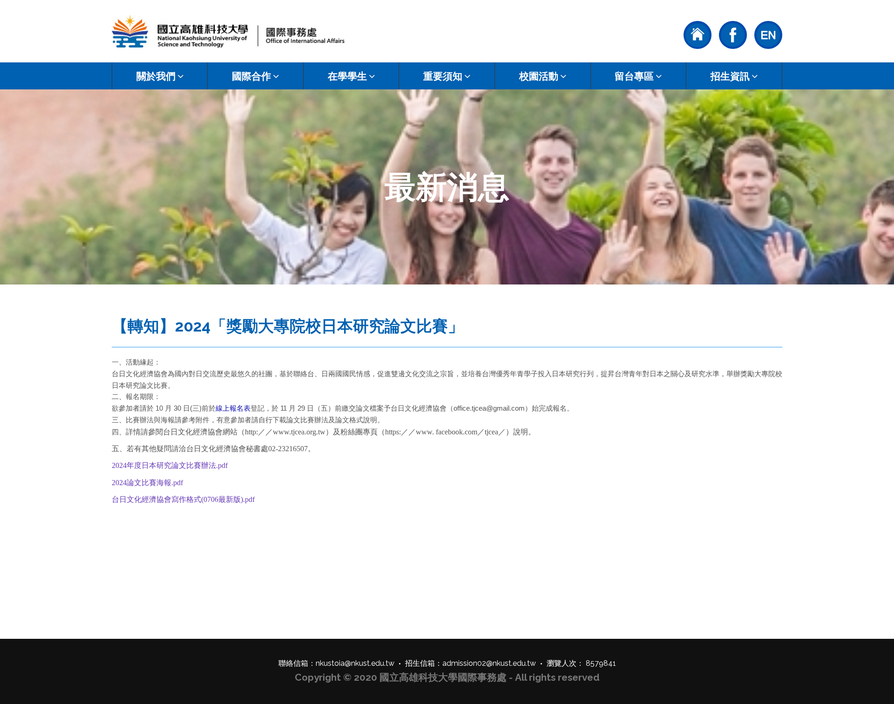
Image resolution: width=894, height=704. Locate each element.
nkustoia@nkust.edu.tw (355, 663)
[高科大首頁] (697, 34)
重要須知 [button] (442, 76)
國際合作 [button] (251, 76)
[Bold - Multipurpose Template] (228, 31)
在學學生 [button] (347, 76)
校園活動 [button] (538, 76)
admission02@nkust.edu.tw (489, 663)
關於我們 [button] (156, 76)
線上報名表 (233, 408)
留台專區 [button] (634, 76)
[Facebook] (733, 34)
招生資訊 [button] (730, 76)
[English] (768, 34)
